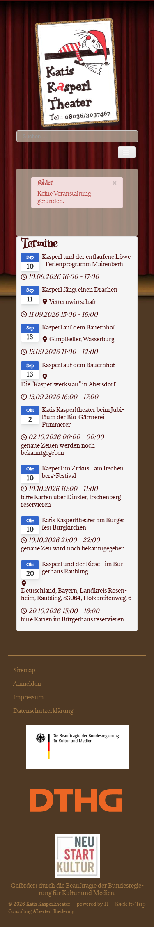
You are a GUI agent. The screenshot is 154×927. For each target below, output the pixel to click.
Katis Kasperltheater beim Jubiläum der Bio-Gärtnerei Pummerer (83, 417)
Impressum (28, 697)
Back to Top (130, 904)
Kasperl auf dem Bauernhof (78, 327)
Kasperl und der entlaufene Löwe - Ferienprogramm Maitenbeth (86, 260)
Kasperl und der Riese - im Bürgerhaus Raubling (84, 567)
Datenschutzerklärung (43, 711)
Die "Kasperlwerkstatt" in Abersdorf (68, 384)
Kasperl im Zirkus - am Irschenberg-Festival (84, 472)
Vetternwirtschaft (72, 302)
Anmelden (27, 683)
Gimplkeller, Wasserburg (81, 339)
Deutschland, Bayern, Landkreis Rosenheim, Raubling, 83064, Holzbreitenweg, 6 (76, 594)
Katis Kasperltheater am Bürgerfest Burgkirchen (84, 523)
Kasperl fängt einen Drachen (79, 289)
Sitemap (24, 670)
